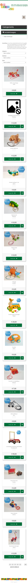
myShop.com (17, 566)
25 (25, 564)
